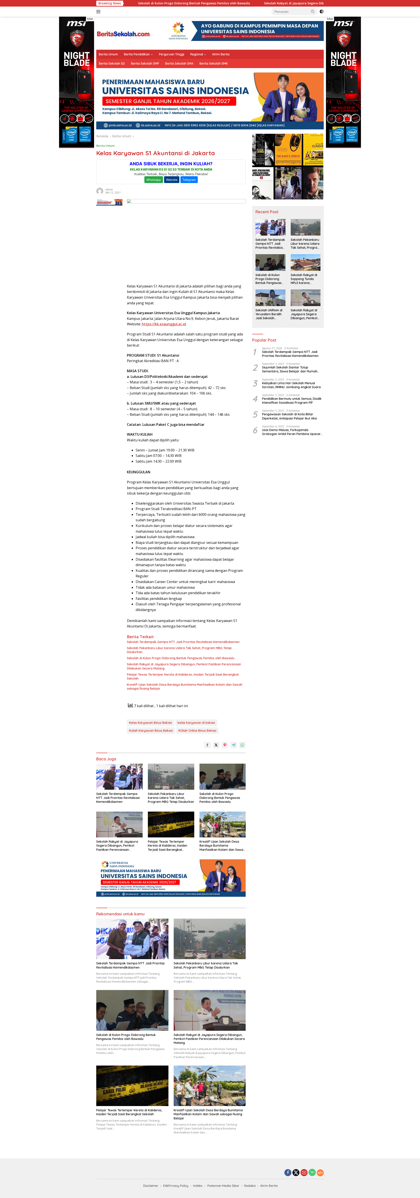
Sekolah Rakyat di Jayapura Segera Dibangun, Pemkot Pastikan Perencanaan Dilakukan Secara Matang (290, 3)
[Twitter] (295, 1173)
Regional (196, 54)
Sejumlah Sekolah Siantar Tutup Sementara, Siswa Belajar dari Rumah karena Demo (289, 369)
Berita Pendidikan (137, 54)
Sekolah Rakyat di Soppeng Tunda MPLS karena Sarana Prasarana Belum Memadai (304, 279)
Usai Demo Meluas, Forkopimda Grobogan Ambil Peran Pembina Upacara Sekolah (292, 432)
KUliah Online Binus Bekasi (197, 731)
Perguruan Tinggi (171, 54)
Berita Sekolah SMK (214, 63)
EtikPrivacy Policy (175, 1186)
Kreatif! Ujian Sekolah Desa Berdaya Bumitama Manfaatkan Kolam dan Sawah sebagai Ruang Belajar (184, 687)
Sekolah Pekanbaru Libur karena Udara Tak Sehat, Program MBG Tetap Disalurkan (179, 650)
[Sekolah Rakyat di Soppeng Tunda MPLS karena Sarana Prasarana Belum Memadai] (305, 262)
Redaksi (250, 1186)
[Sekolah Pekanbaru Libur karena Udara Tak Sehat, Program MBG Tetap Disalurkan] (171, 777)
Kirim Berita (220, 54)
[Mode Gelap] (321, 11)
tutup (90, 18)
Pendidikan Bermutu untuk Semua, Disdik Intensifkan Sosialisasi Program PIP (292, 401)
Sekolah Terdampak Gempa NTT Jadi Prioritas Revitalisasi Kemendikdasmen (183, 642)
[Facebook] (287, 1173)
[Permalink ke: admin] (99, 191)
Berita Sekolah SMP (145, 63)
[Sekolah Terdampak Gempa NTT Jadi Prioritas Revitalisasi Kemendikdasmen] (119, 777)
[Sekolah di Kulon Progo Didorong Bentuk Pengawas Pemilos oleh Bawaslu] (223, 777)
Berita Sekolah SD (112, 63)
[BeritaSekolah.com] (123, 33)
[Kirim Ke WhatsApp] (242, 745)
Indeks (198, 1186)
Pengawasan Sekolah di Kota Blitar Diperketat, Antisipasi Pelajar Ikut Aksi (289, 416)
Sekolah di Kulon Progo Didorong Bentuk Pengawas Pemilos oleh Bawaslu (141, 3)
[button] (312, 11)
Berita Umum (108, 54)
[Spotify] (312, 1173)
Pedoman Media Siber (223, 1186)
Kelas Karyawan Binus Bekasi (150, 723)
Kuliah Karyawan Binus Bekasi (151, 731)
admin (109, 189)
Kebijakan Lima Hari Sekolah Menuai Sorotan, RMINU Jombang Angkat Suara (291, 385)
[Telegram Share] (233, 745)
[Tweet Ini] (216, 745)
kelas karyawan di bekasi (196, 723)
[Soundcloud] (320, 1172)
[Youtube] (304, 1173)
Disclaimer (150, 1186)
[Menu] (99, 11)
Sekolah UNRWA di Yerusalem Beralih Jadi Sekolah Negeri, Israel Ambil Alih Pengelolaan (270, 314)
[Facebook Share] (207, 745)
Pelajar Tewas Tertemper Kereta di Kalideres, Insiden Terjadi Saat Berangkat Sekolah (183, 676)
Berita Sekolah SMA (179, 63)
